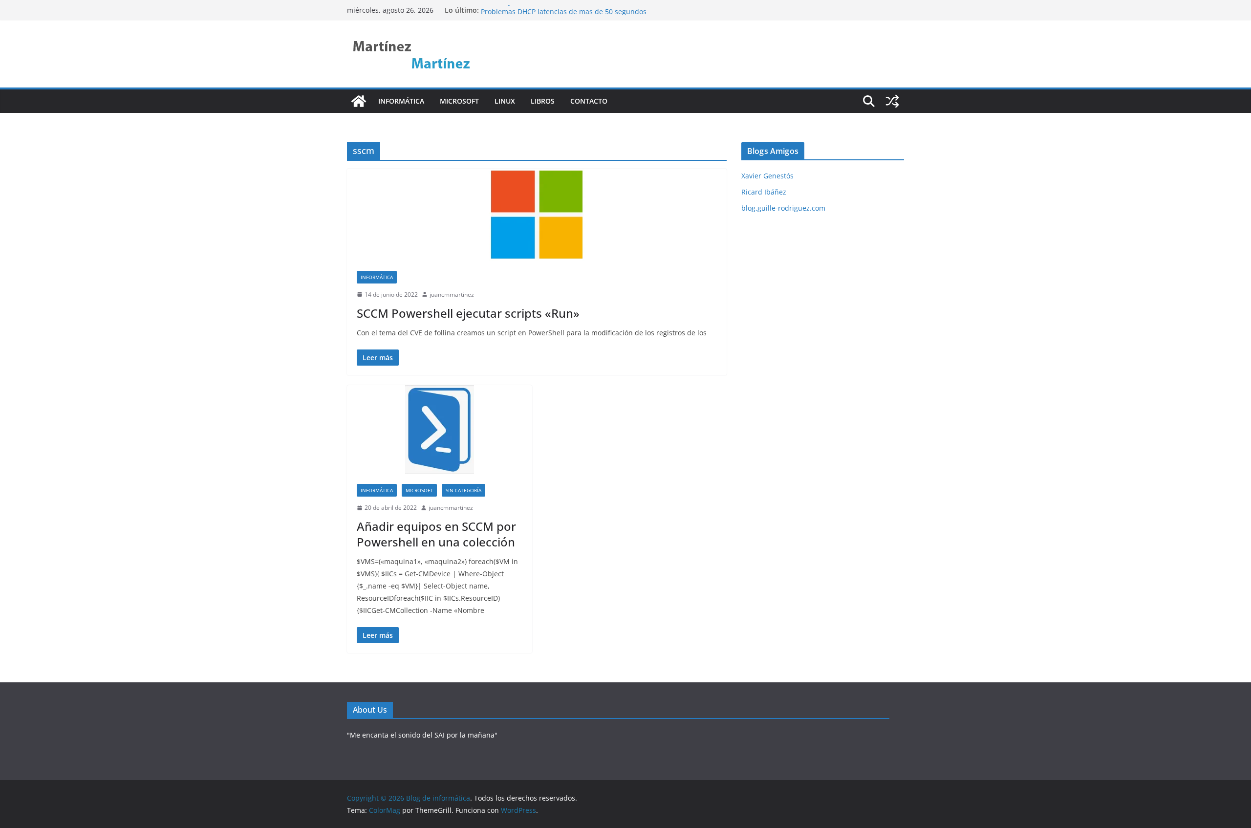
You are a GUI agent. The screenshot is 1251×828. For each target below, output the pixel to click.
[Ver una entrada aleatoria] (892, 101)
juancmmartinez (452, 294)
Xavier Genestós (767, 175)
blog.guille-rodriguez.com (783, 208)
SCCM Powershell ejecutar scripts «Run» (468, 313)
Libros (543, 101)
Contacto (588, 101)
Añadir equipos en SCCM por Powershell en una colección (436, 533)
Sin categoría (463, 490)
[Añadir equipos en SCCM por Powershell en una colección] (439, 429)
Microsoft (459, 101)
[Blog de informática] (358, 101)
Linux (505, 101)
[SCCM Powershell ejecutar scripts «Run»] (537, 215)
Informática (401, 101)
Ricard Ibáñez (763, 191)
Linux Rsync (500, 9)
